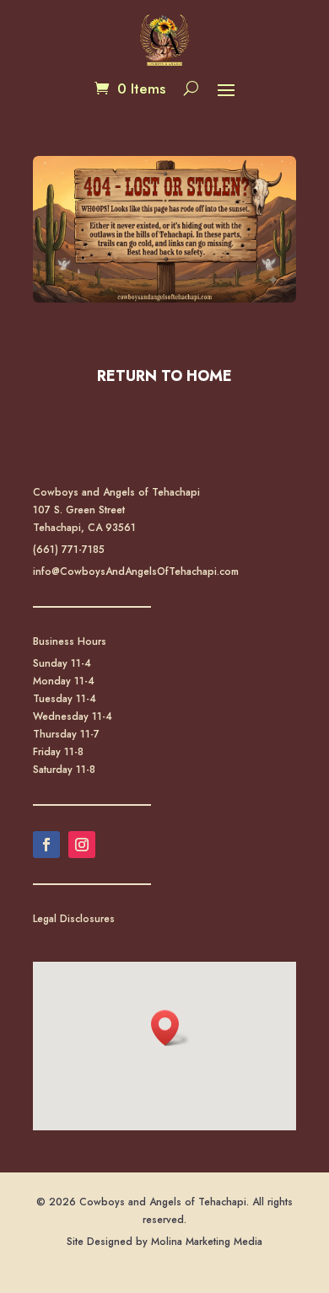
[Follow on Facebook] (46, 844)
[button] (226, 89)
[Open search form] (191, 88)
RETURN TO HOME (164, 376)
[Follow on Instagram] (81, 844)
